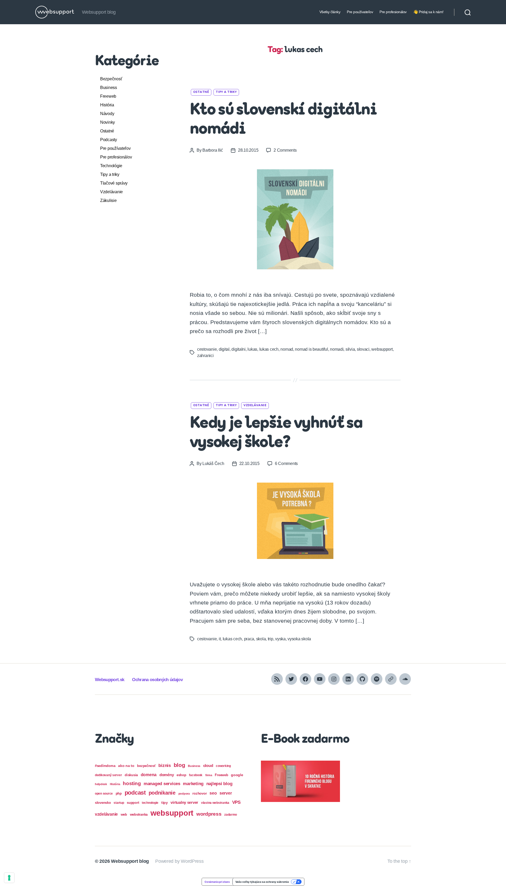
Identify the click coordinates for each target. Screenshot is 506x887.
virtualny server (184, 802)
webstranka (139, 814)
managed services (162, 783)
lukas (252, 349)
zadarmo (230, 814)
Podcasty (108, 139)
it (220, 639)
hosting (132, 783)
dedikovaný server (108, 775)
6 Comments (286, 463)
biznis (164, 765)
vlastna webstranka (215, 803)
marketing (193, 783)
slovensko (103, 803)
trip (270, 639)
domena (149, 774)
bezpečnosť (146, 766)
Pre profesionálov (393, 12)
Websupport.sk (109, 679)
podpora (184, 793)
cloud (208, 766)
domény (166, 774)
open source (104, 793)
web (124, 814)
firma (208, 775)
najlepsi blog (219, 783)
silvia (350, 349)
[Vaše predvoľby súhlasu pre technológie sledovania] (9, 878)
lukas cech (269, 349)
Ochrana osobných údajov (157, 679)
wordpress (209, 814)
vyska (280, 639)
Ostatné (107, 131)
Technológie (111, 165)
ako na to (126, 766)
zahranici (205, 355)
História (107, 105)
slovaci (363, 349)
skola (261, 639)
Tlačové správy (114, 183)
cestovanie (207, 349)
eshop (181, 775)
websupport (381, 349)
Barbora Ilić (212, 150)
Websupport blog (130, 861)
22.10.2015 (249, 463)
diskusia (131, 775)
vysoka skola (299, 639)
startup (119, 803)
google (237, 775)
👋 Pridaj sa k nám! (428, 12)
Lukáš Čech (213, 463)
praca (249, 639)
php (119, 793)
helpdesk (101, 784)
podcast (135, 792)
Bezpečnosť (111, 79)
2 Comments (285, 150)
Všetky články (329, 12)
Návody (107, 113)
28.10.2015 (248, 150)
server (226, 793)
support (133, 803)
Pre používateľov (360, 12)
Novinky (107, 122)
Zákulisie (108, 200)
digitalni (238, 349)
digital (224, 349)
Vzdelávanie (111, 192)
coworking (223, 766)
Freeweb (108, 96)
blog (179, 765)
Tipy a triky (109, 174)
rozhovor (199, 793)
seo (213, 793)
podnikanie (162, 793)
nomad (286, 349)
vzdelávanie (106, 814)
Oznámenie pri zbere (217, 881)
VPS (236, 802)
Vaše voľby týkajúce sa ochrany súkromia (262, 881)
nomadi (336, 349)
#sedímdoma (105, 766)
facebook (195, 775)
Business (108, 87)
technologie (150, 803)
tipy (164, 802)
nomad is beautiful (311, 349)
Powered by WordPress (179, 861)
